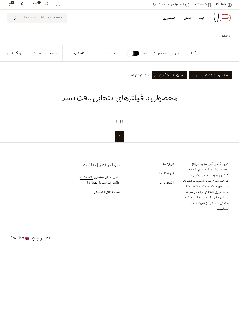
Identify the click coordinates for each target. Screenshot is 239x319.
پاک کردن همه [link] (138, 75)
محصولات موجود (154, 53)
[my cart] (9, 4)
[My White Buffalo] (22, 4)
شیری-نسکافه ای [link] (171, 75)
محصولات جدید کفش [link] (212, 75)
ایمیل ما (92, 183)
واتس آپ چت (111, 183)
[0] (35, 4)
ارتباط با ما (167, 183)
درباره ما (168, 164)
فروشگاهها (166, 173)
